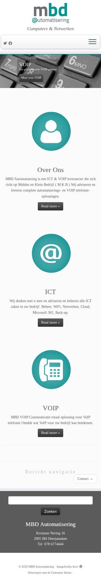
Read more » (50, 206)
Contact (85, 479)
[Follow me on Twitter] (6, 43)
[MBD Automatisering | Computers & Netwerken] (50, 13)
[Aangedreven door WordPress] (81, 566)
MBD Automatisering (41, 566)
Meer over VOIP (31, 77)
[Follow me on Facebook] (11, 43)
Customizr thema (61, 572)
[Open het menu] (92, 42)
